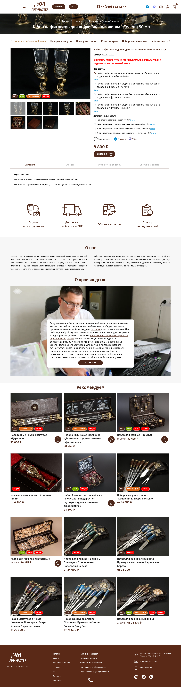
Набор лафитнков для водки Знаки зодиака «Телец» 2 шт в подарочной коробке (128, 75)
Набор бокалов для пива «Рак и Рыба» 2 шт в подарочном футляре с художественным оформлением (83, 500)
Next (170, 41)
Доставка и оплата (61, 663)
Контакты (57, 681)
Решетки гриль (110, 41)
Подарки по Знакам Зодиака (30, 41)
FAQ (54, 672)
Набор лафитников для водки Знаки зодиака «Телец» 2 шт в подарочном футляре (128, 96)
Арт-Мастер (40, 9)
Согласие (95, 329)
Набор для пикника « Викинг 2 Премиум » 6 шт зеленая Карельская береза (82, 562)
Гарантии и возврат (89, 654)
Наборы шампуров (61, 41)
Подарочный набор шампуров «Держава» (28, 437)
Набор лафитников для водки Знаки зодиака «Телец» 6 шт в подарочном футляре (128, 106)
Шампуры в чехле (87, 41)
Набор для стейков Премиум (134, 435)
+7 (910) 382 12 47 (113, 6)
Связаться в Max (154, 6)
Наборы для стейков (162, 41)
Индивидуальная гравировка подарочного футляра (123, 129)
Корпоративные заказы (91, 663)
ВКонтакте (136, 677)
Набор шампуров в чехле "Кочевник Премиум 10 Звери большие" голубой (82, 622)
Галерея (57, 676)
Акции (56, 658)
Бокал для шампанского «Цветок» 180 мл (31, 497)
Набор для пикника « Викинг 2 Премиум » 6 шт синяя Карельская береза (138, 562)
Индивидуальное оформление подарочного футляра (124, 133)
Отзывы (56, 667)
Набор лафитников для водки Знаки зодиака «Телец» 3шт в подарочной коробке (128, 85)
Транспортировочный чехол (113, 120)
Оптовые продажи (88, 658)
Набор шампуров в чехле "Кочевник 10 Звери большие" (135, 497)
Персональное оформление (93, 667)
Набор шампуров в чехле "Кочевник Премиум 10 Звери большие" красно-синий (28, 622)
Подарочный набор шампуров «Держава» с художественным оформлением (82, 439)
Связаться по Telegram (147, 6)
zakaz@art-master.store (149, 661)
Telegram (122, 139)
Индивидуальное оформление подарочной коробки (123, 124)
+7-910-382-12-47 (146, 667)
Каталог (56, 654)
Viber (134, 139)
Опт (74, 7)
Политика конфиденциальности (94, 672)
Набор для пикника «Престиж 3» (30, 559)
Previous (11, 41)
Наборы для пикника (134, 41)
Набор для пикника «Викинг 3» (136, 619)
